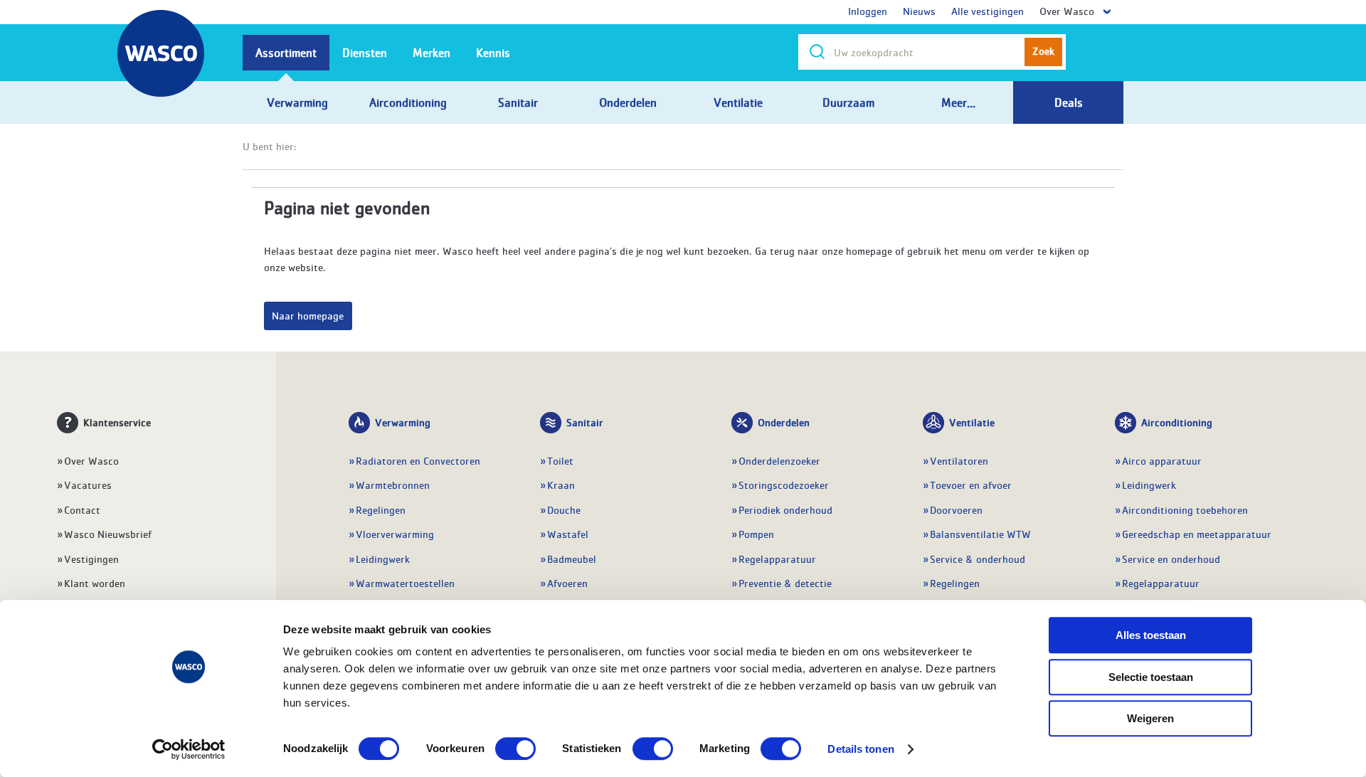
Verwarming (402, 422)
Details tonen (860, 749)
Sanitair (584, 422)
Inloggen (867, 10)
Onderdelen (784, 422)
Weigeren (1150, 718)
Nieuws (919, 10)
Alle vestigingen (987, 10)
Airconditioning (1176, 422)
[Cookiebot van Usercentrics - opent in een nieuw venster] (189, 749)
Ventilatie (972, 422)
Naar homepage (308, 315)
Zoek (1043, 50)
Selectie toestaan (1150, 677)
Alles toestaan (1151, 635)
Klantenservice (117, 422)
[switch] (515, 748)
